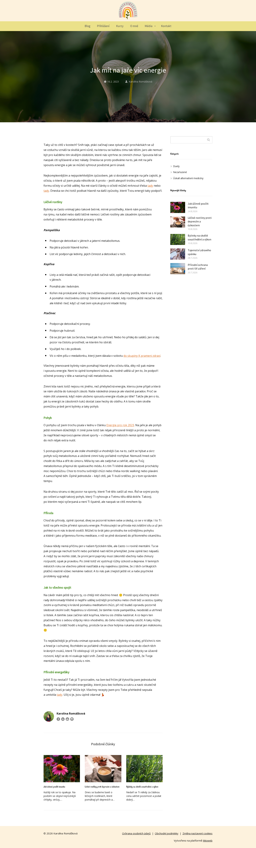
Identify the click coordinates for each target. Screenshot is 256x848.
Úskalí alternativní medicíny (188, 178)
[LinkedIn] (63, 719)
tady (150, 186)
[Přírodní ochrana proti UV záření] (177, 268)
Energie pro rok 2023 (120, 425)
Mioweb (207, 840)
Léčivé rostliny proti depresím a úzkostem (102, 786)
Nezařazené (180, 172)
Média (148, 26)
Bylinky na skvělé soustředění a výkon (142, 786)
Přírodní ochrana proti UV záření (198, 266)
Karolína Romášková (140, 81)
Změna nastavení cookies (197, 833)
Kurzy (119, 26)
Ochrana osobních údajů (136, 833)
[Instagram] (72, 719)
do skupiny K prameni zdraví (141, 356)
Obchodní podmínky (166, 833)
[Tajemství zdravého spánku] (177, 254)
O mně (134, 26)
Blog (87, 26)
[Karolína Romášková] (128, 10)
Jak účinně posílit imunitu (54, 786)
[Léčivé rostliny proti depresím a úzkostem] (103, 768)
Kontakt (166, 26)
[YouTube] (67, 719)
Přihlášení (103, 26)
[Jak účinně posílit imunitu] (62, 768)
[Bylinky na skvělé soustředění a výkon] (144, 768)
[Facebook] (58, 719)
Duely (176, 166)
